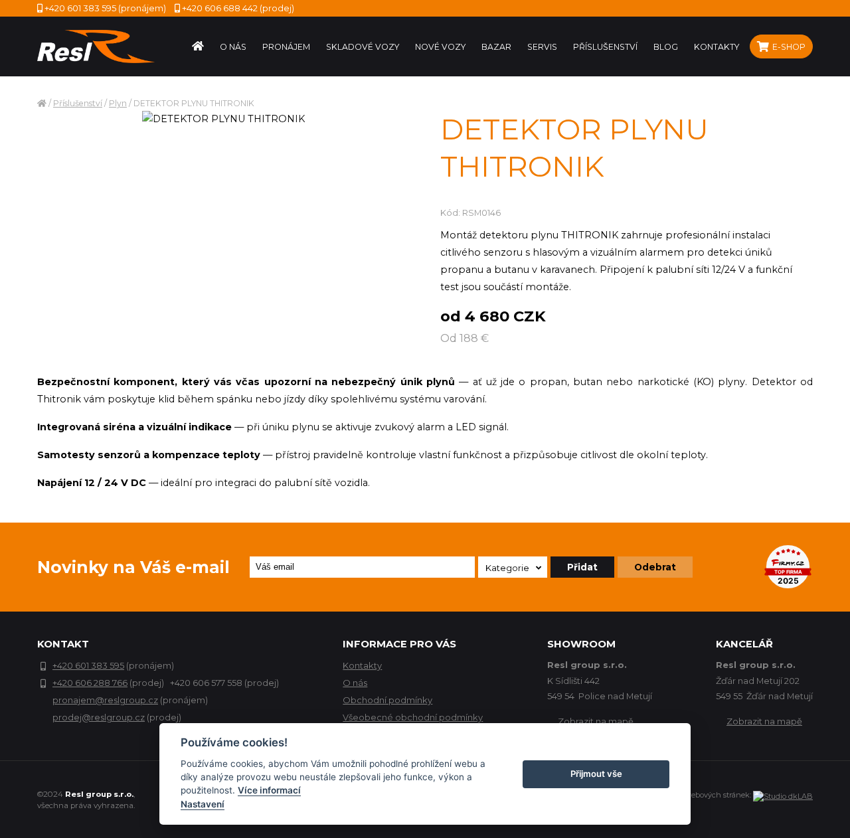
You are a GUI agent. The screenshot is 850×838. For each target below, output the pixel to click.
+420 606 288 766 (90, 682)
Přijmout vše (596, 773)
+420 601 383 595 (88, 665)
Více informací (269, 790)
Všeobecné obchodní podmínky (413, 717)
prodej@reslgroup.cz (98, 717)
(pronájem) (105, 8)
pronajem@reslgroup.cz (105, 700)
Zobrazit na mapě (596, 721)
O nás (355, 682)
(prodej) (238, 8)
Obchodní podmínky (387, 700)
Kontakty (362, 665)
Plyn (118, 103)
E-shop (788, 47)
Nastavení (202, 804)
